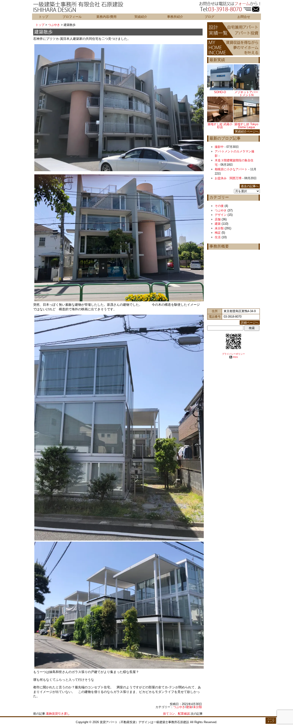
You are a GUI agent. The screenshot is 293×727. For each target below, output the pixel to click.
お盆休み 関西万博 (228, 178)
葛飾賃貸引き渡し (58, 713)
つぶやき (54, 25)
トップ (43, 17)
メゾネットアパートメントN (246, 93)
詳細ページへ (250, 322)
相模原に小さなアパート (231, 169)
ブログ (209, 17)
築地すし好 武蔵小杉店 (220, 125)
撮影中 (219, 147)
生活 (218, 237)
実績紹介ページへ (247, 131)
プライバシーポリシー (233, 354)
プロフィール (72, 17)
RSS (235, 357)
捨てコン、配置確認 (176, 713)
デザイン (221, 214)
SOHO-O (220, 92)
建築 (189, 707)
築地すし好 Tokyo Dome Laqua (246, 125)
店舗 (218, 219)
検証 (218, 232)
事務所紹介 (175, 17)
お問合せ (243, 17)
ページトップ (270, 720)
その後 (219, 206)
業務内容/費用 (106, 17)
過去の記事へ (250, 186)
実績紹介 (140, 17)
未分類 (197, 707)
